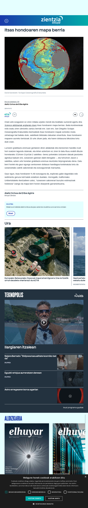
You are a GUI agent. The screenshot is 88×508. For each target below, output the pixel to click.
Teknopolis (14, 294)
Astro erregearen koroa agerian (21, 389)
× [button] (85, 477)
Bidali (10, 213)
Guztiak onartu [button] (34, 498)
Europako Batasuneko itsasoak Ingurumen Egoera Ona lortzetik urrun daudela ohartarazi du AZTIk (37, 279)
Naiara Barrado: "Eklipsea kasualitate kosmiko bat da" (30, 357)
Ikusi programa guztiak (73, 407)
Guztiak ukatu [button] (54, 498)
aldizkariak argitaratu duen (24, 125)
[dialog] (44, 491)
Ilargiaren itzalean (20, 347)
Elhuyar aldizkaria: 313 (12, 102)
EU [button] (14, 114)
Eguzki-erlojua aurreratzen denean (23, 373)
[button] (6, 21)
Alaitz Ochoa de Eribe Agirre (16, 104)
